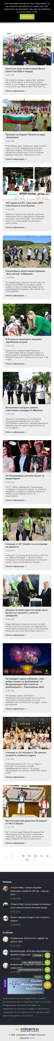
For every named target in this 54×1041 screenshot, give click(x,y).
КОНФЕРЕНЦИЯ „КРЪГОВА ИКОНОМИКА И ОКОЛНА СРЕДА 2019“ (30, 953)
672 (27, 860)
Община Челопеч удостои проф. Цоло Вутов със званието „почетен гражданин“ (27, 613)
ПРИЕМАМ (27, 17)
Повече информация (15, 91)
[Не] (50, 11)
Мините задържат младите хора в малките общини (29, 919)
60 (35, 856)
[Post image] (5, 888)
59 (29, 856)
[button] (47, 985)
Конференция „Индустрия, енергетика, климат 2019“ (28, 966)
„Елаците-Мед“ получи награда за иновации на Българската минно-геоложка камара (30, 906)
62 (48, 856)
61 (41, 856)
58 (23, 856)
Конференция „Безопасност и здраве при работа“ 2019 (29, 940)
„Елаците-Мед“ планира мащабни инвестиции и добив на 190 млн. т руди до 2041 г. (29, 891)
